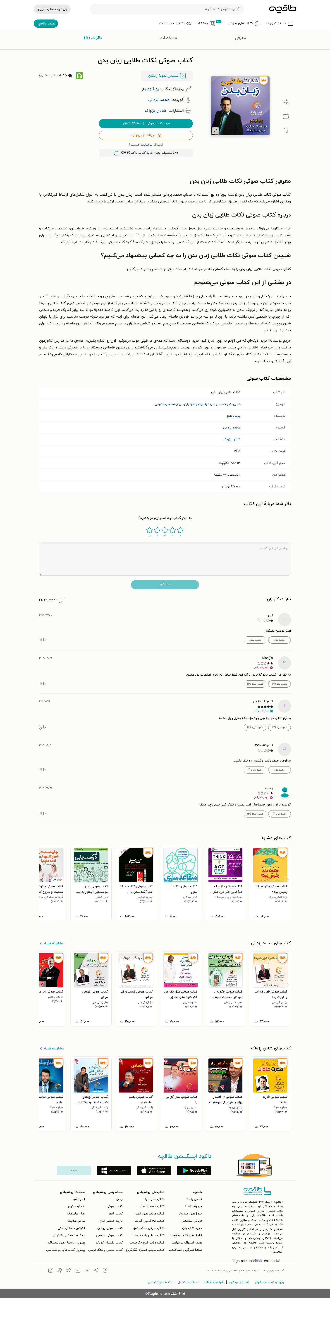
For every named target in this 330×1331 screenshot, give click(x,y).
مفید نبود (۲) (255, 727)
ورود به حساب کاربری (52, 9)
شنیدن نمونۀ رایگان (163, 75)
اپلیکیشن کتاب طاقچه (186, 1235)
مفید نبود (255, 640)
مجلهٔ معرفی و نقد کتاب (185, 1250)
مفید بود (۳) (279, 684)
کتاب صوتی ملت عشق (148, 1228)
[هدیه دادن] (286, 116)
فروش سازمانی (192, 1221)
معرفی (240, 38)
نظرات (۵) (93, 38)
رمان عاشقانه (76, 1214)
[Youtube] (86, 1271)
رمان (119, 1199)
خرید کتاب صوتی (146, 123)
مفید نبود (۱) (255, 770)
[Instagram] (50, 1271)
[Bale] (105, 1271)
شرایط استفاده (214, 1282)
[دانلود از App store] (154, 1170)
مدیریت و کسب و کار (225, 404)
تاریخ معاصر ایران (111, 1221)
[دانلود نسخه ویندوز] (114, 1170)
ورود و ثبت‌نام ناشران (269, 1282)
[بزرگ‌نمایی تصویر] (215, 130)
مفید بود (279, 640)
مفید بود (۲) (279, 727)
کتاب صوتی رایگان (110, 1228)
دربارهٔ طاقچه (193, 1206)
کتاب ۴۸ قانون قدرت (149, 1221)
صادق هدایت (76, 1221)
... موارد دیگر (74, 1170)
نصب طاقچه (45, 23)
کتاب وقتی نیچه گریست (147, 1243)
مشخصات (168, 38)
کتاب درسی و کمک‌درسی (105, 1250)
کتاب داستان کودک (109, 1243)
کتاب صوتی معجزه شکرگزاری (144, 1250)
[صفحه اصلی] (282, 9)
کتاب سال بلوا (154, 1199)
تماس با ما (194, 1199)
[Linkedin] (77, 1271)
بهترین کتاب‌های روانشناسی (65, 1250)
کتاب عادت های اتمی (149, 1214)
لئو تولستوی (76, 1206)
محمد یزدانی (231, 428)
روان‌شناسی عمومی (168, 404)
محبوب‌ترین (48, 599)
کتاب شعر (116, 1214)
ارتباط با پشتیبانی (160, 1282)
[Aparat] (59, 1271)
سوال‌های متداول (190, 1214)
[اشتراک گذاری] (286, 101)
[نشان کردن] (286, 130)
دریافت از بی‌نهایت (142, 135)
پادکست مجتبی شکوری (69, 1235)
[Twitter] (68, 1271)
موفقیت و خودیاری (196, 404)
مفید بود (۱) (280, 814)
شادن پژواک (232, 439)
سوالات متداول (188, 1282)
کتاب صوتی (114, 1206)
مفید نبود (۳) (255, 684)
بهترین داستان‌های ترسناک (66, 1243)
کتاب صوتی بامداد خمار (148, 1235)
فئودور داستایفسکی (71, 1228)
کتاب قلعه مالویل (152, 1206)
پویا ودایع (233, 416)
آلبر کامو (79, 1199)
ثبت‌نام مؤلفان (239, 1282)
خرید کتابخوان (192, 1228)
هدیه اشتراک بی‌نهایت (187, 1243)
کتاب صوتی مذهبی (109, 1235)
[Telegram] (95, 1271)
